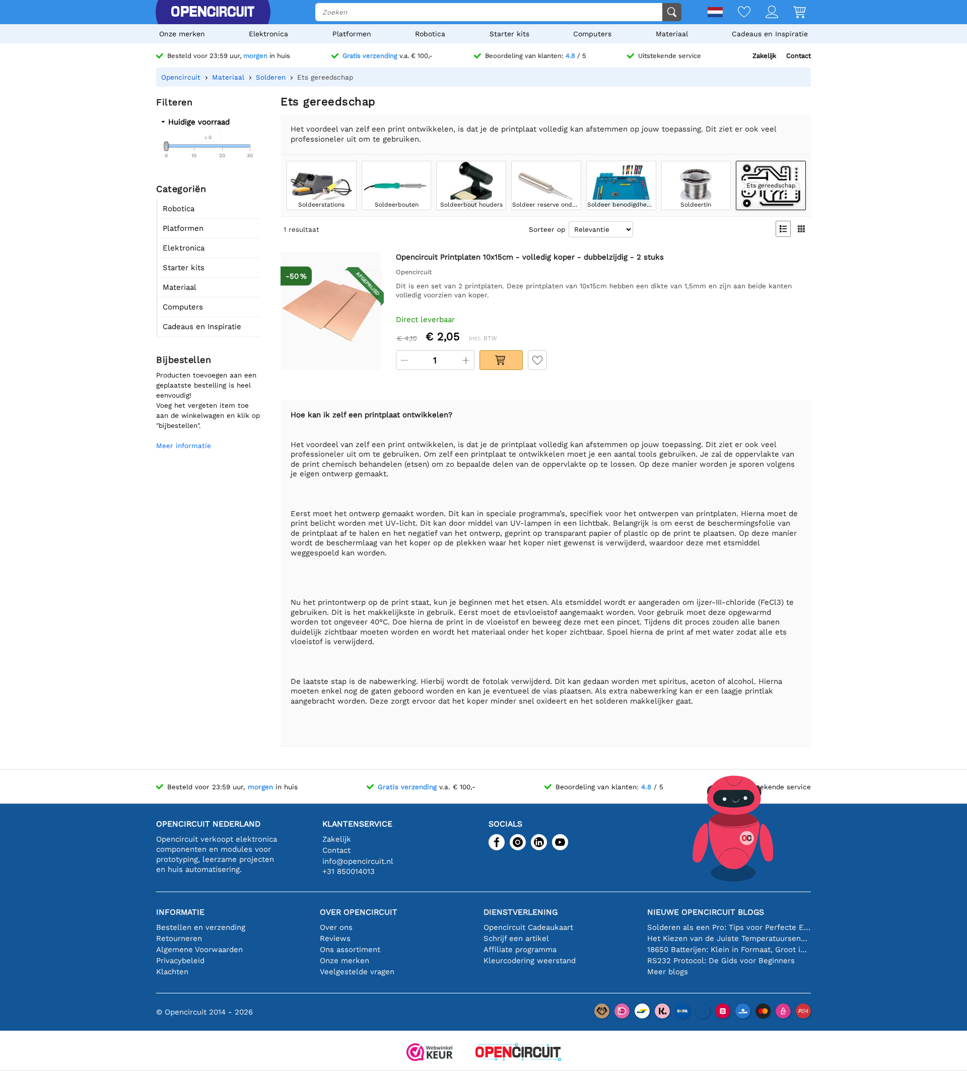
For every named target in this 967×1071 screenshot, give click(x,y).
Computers (592, 34)
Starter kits (509, 34)
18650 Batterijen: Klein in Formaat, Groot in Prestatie (729, 949)
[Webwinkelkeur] (429, 1053)
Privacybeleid (180, 960)
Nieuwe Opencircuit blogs (705, 912)
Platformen (351, 34)
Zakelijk (764, 55)
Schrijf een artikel (516, 938)
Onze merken (182, 34)
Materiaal (672, 34)
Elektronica (268, 34)
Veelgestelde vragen (357, 971)
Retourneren (179, 938)
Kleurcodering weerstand (530, 960)
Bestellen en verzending (200, 927)
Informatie (180, 912)
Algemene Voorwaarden (199, 949)
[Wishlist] (736, 13)
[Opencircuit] (212, 12)
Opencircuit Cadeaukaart (528, 927)
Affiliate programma (520, 949)
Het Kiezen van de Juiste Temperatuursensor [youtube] (729, 938)
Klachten (172, 971)
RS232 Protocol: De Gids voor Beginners (721, 960)
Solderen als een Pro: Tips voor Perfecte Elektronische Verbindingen (729, 927)
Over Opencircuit (358, 912)
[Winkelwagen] (792, 13)
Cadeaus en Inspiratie (770, 34)
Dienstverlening (521, 912)
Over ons (336, 927)
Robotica (430, 34)
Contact (798, 55)
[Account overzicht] (764, 13)
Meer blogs (667, 971)
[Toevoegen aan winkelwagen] (501, 360)
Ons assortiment (350, 949)
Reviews (335, 938)
